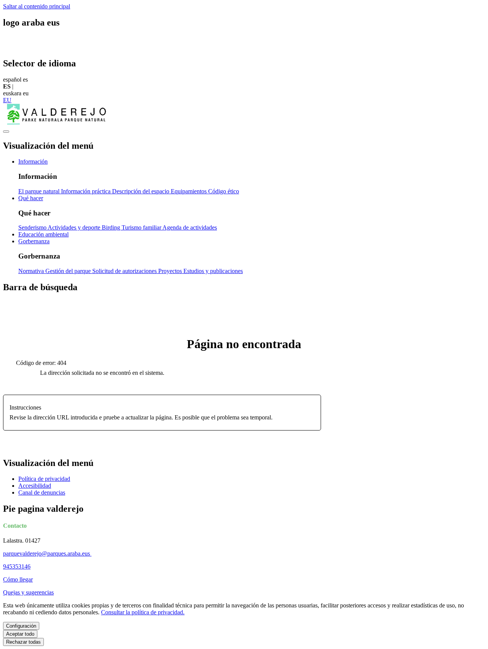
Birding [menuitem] (112, 227)
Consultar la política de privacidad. (143, 612)
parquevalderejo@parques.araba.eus (47, 553)
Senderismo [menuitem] (33, 227)
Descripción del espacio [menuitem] (141, 191)
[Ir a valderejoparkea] (56, 122)
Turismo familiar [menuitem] (142, 227)
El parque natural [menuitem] (39, 191)
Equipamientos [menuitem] (189, 191)
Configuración (21, 626)
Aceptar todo (20, 634)
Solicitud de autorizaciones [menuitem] (125, 271)
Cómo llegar (18, 579)
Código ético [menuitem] (223, 191)
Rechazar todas (23, 642)
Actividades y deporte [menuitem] (75, 227)
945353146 (16, 566)
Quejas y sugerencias (28, 592)
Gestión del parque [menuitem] (68, 271)
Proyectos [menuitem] (170, 271)
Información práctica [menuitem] (86, 191)
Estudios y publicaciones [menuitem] (213, 271)
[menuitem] (33, 161)
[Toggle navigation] (6, 131)
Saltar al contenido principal (36, 6)
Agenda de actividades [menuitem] (189, 227)
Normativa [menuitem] (31, 271)
